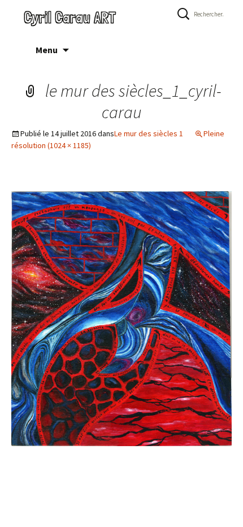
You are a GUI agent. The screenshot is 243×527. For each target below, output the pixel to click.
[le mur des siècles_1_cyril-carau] (121, 318)
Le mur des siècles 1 (148, 133)
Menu (47, 49)
